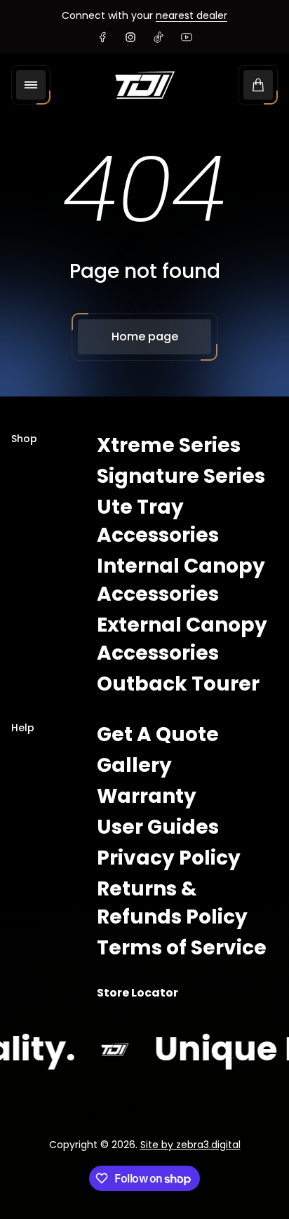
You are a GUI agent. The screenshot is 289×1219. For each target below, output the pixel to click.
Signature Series (181, 476)
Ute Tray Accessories (158, 521)
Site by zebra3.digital (190, 1145)
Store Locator (137, 993)
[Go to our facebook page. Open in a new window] (102, 37)
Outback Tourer (178, 684)
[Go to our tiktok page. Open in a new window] (158, 37)
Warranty (146, 796)
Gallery (134, 765)
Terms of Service (182, 947)
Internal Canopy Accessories (181, 580)
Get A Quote (158, 734)
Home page (145, 336)
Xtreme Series (169, 445)
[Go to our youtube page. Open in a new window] (186, 37)
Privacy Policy (169, 858)
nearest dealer (191, 15)
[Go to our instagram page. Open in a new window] (130, 37)
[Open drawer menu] (31, 85)
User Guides (158, 827)
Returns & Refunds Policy (172, 903)
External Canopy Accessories (182, 639)
